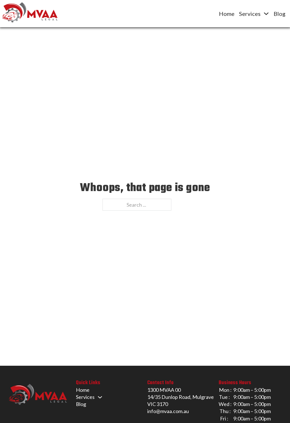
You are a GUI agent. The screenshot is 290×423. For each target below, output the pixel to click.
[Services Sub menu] (266, 13)
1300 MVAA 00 (164, 390)
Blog (279, 13)
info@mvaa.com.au (168, 411)
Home (226, 13)
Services (250, 13)
